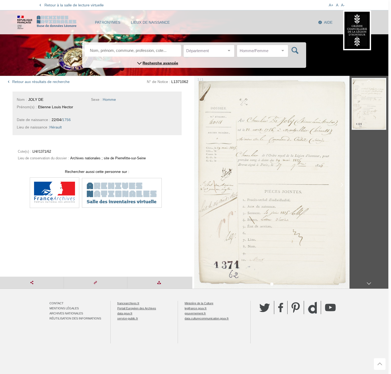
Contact (56, 303)
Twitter (264, 307)
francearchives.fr (128, 303)
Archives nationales (66, 313)
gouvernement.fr (195, 313)
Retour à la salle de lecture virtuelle (74, 5)
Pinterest (296, 307)
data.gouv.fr (124, 313)
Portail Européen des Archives (136, 308)
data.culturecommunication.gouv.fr (207, 318)
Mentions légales (64, 308)
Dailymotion (312, 307)
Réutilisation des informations (75, 318)
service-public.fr (127, 318)
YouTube (330, 307)
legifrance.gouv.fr (196, 308)
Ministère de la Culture (199, 303)
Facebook (280, 307)
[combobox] (210, 52)
